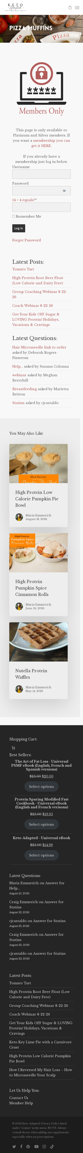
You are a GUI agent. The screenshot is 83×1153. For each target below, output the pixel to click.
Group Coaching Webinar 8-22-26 (38, 1006)
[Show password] (64, 190)
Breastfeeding (24, 389)
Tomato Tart (23, 269)
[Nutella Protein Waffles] (38, 660)
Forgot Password (26, 240)
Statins (18, 403)
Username (21, 167)
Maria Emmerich (24, 883)
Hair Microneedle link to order (39, 347)
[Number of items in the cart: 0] (13, 748)
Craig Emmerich (23, 902)
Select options (41, 787)
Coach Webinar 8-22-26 (32, 306)
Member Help (21, 1103)
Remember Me (28, 216)
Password (20, 183)
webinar (19, 375)
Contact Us (18, 1098)
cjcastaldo (18, 921)
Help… (17, 366)
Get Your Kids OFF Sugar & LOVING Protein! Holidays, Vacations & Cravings (36, 319)
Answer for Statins (49, 921)
